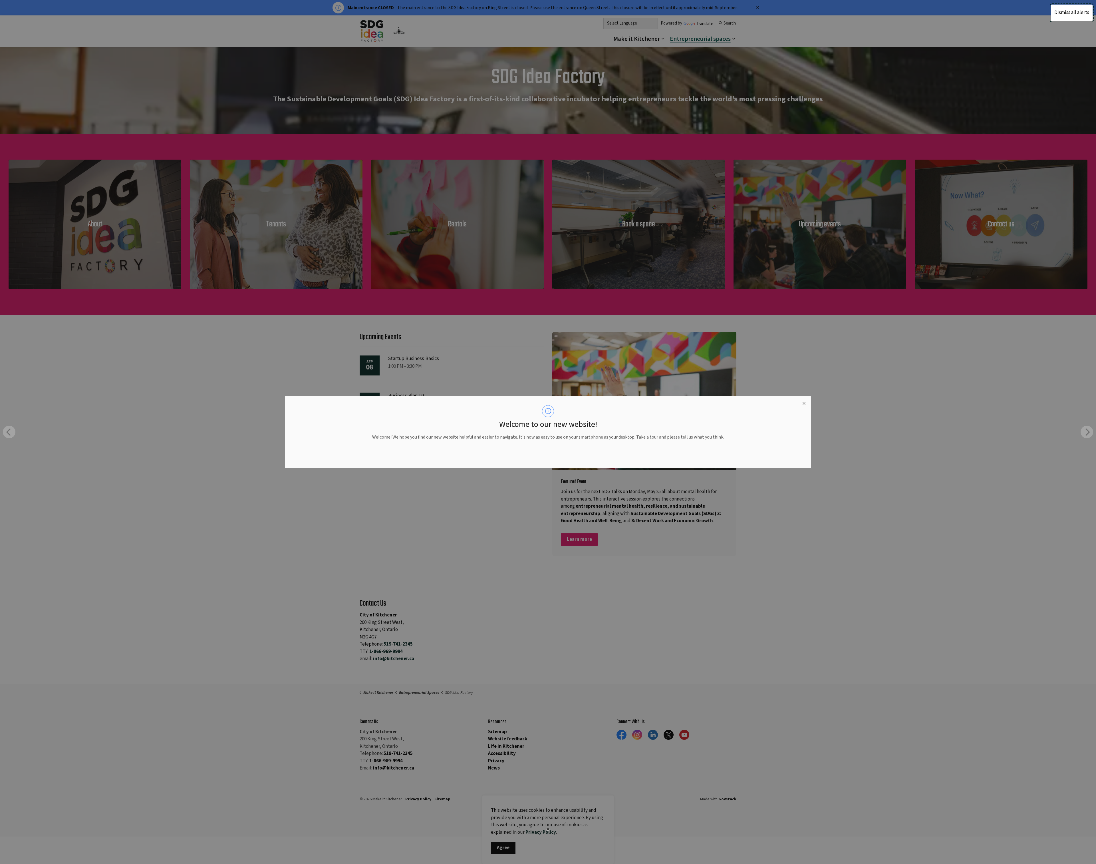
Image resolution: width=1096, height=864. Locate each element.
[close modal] (804, 403)
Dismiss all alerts (1071, 12)
